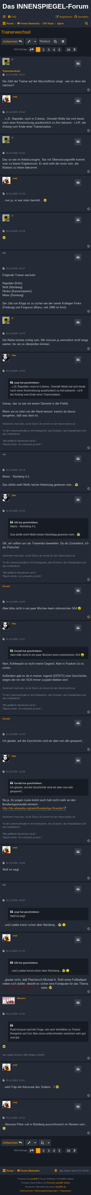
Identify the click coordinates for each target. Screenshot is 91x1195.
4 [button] (54, 50)
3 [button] (48, 50)
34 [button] (68, 50)
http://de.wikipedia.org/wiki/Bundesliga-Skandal (32, 808)
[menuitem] (12, 16)
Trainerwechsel (15, 32)
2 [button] (43, 50)
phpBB (33, 1179)
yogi (15, 96)
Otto (14, 355)
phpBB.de (61, 1186)
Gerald (6, 586)
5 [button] (59, 50)
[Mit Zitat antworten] (78, 63)
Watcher (21, 998)
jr (12, 59)
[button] (31, 49)
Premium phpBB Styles (58, 1183)
